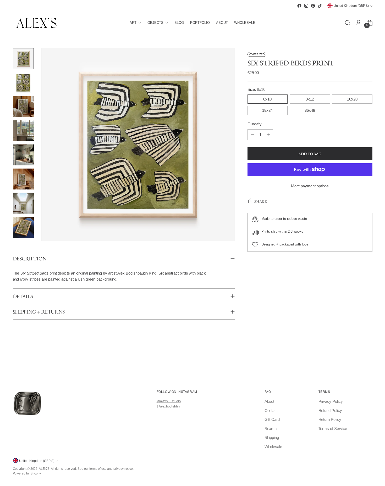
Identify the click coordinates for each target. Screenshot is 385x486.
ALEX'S (44, 468)
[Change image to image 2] (23, 82)
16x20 (352, 99)
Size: (256, 89)
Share (260, 201)
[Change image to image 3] (23, 106)
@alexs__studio (169, 401)
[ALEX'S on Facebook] (299, 5)
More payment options (310, 185)
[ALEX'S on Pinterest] (313, 5)
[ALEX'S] (36, 23)
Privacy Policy (330, 401)
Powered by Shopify (27, 473)
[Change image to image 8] (23, 227)
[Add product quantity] (268, 134)
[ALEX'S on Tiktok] (319, 5)
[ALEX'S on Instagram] (306, 5)
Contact (271, 410)
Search (271, 428)
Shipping (272, 437)
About (269, 401)
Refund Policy (330, 410)
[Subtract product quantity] (252, 134)
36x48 (310, 110)
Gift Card (272, 419)
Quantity (255, 123)
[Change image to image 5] (23, 154)
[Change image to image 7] (23, 203)
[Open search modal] (347, 23)
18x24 (267, 110)
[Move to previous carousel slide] (14, 367)
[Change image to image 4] (23, 130)
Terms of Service (332, 428)
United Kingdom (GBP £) (351, 6)
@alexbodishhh (168, 406)
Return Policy (329, 419)
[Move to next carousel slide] (371, 367)
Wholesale (273, 446)
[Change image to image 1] (23, 58)
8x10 (267, 99)
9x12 (310, 99)
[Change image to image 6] (23, 179)
